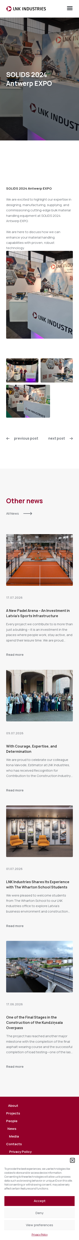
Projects (13, 1113)
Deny (39, 1213)
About (13, 1105)
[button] (72, 1160)
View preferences (39, 1225)
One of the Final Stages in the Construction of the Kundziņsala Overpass (34, 1022)
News (11, 1129)
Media (14, 1136)
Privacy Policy (40, 1234)
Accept (39, 1201)
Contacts (14, 1144)
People (11, 1121)
